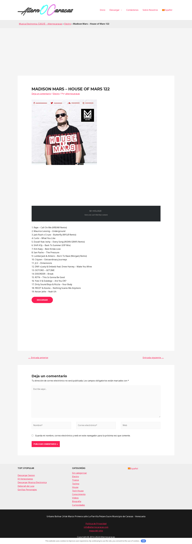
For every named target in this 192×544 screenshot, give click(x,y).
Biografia (76, 501)
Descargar (114, 10)
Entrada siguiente (153, 357)
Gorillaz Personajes (27, 489)
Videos (75, 497)
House (75, 487)
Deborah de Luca (26, 486)
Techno (75, 483)
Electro (67, 23)
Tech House (78, 490)
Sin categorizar (79, 473)
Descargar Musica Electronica (32, 482)
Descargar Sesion (26, 475)
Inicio (102, 10)
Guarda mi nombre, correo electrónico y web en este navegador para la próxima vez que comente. (82, 435)
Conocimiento (79, 494)
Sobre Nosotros (150, 10)
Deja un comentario (41, 93)
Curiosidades (78, 505)
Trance (75, 480)
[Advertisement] (96, 47)
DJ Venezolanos (25, 478)
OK (143, 541)
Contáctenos (132, 10)
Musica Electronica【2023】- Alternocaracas (40, 23)
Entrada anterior (38, 357)
